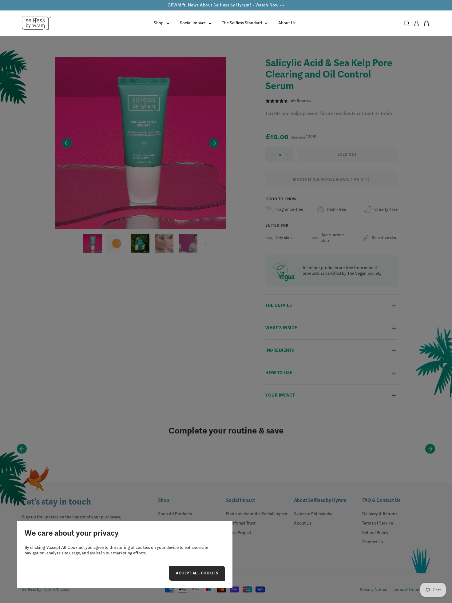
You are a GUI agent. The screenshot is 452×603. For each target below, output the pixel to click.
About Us (286, 23)
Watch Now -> (270, 5)
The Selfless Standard (242, 23)
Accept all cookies (197, 574)
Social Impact (193, 23)
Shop (159, 23)
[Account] (416, 23)
